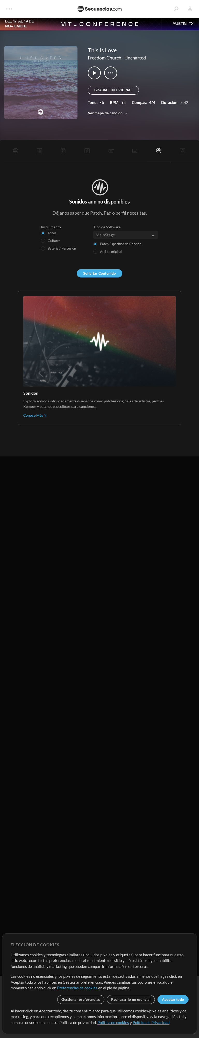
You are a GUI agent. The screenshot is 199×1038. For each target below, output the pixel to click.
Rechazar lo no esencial (130, 999)
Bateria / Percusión (62, 248)
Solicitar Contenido (99, 273)
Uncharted (135, 58)
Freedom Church (104, 58)
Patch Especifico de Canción (120, 244)
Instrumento (51, 227)
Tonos (52, 233)
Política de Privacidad (151, 1022)
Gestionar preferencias (80, 999)
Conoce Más (33, 415)
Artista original (111, 252)
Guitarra (54, 241)
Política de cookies (113, 1022)
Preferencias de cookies (77, 988)
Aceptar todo (173, 999)
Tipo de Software (106, 227)
